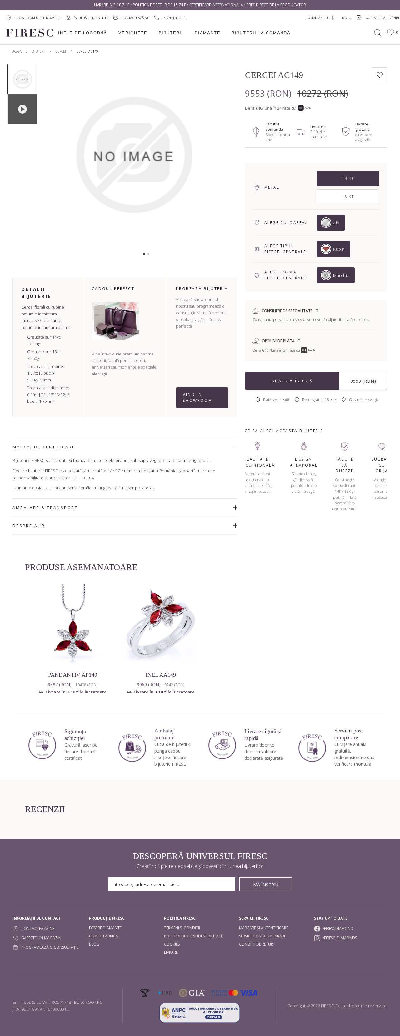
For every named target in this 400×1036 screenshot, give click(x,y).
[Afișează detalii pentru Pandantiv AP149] (72, 624)
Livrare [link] (171, 952)
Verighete (132, 33)
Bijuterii (171, 33)
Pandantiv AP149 (72, 675)
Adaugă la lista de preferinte (380, 75)
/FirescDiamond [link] (338, 928)
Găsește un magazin (41, 938)
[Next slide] (214, 158)
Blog (94, 944)
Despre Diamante (105, 928)
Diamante (208, 33)
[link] (170, 17)
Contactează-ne (37, 928)
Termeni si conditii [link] (182, 928)
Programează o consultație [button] (49, 947)
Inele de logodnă (82, 33)
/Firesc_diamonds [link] (340, 938)
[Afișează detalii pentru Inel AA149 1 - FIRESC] (161, 624)
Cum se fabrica (103, 936)
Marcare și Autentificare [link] (263, 928)
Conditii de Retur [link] (256, 944)
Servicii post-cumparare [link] (262, 936)
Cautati (377, 32)
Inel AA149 (161, 675)
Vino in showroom (197, 397)
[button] (144, 254)
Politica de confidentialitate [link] (193, 936)
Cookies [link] (172, 944)
